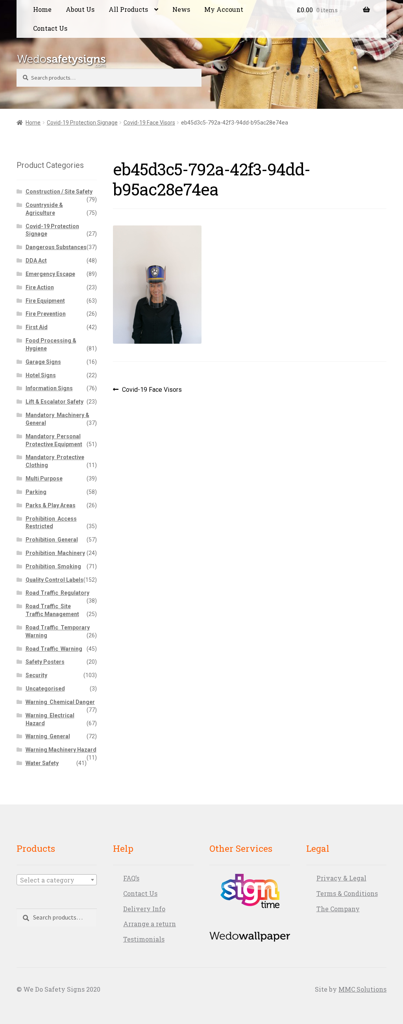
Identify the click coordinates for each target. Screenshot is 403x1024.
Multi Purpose (44, 478)
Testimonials (144, 939)
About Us (80, 9)
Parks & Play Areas (51, 505)
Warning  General (48, 736)
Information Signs (49, 388)
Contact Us (50, 28)
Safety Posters (45, 662)
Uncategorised (45, 688)
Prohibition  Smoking (53, 566)
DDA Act (36, 260)
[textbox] (56, 880)
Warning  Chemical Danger (60, 702)
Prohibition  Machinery (55, 553)
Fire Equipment (45, 301)
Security (36, 675)
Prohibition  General (52, 539)
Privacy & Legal (341, 878)
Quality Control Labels (54, 580)
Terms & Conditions (347, 893)
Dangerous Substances (56, 247)
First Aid (37, 327)
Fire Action (40, 287)
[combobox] (57, 879)
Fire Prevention (46, 314)
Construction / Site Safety (59, 191)
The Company (338, 909)
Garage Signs (43, 362)
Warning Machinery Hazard (61, 750)
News (181, 9)
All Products (128, 9)
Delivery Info (144, 909)
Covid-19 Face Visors (149, 122)
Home (42, 9)
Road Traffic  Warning (54, 649)
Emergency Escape (50, 274)
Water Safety (42, 763)
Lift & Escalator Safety (54, 401)
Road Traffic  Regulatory (57, 593)
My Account (223, 9)
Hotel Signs (41, 375)
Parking (36, 492)
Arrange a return (149, 924)
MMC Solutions (362, 989)
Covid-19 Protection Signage (82, 122)
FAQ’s (131, 878)
